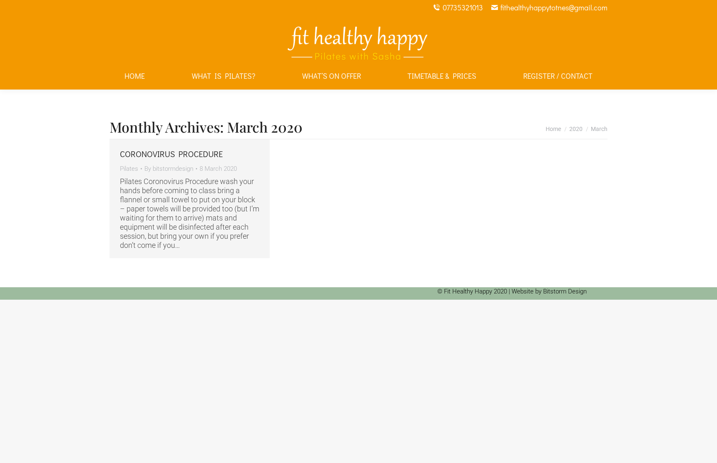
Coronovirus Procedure (171, 153)
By (168, 168)
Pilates (129, 168)
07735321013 (463, 7)
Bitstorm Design (565, 291)
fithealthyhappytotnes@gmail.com (553, 7)
